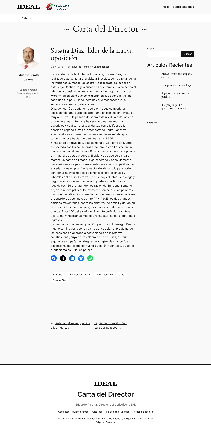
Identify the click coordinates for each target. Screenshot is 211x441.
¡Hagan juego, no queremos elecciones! (173, 106)
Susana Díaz (59, 280)
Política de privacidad (118, 411)
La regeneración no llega (176, 85)
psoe (121, 274)
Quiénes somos (80, 411)
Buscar (151, 48)
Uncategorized (102, 66)
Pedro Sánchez (104, 274)
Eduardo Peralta (81, 66)
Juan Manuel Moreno (79, 274)
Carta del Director (105, 29)
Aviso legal (97, 411)
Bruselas (57, 274)
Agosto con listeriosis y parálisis (175, 95)
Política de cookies (143, 411)
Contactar (63, 411)
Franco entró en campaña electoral (176, 75)
